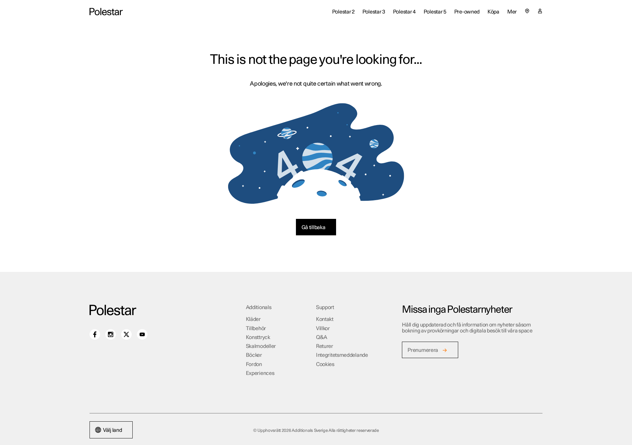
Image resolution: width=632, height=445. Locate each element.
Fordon (254, 364)
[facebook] (95, 334)
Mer (512, 11)
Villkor (323, 328)
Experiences (260, 373)
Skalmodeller (261, 346)
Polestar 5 (435, 11)
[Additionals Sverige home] (106, 12)
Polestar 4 (404, 11)
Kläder (253, 319)
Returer (324, 346)
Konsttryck (258, 337)
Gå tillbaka (314, 227)
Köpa (493, 11)
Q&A (321, 337)
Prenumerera (423, 350)
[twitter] (126, 334)
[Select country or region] (527, 11)
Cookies (325, 364)
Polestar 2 (343, 11)
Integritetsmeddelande (342, 355)
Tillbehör (256, 328)
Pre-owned (467, 11)
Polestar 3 (373, 11)
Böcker (254, 355)
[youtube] (142, 334)
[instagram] (110, 334)
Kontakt (324, 319)
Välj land (112, 430)
